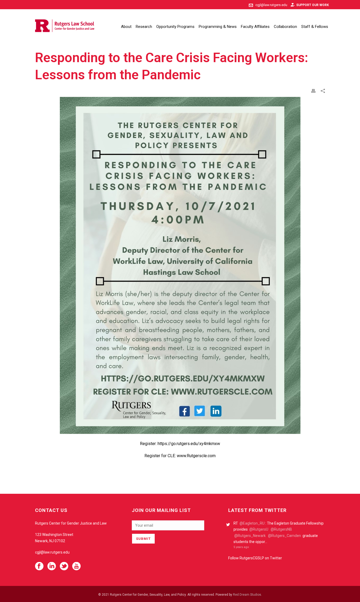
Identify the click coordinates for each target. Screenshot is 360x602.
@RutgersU (258, 529)
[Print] (313, 90)
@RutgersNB (281, 529)
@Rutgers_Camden (284, 536)
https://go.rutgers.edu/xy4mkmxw (189, 443)
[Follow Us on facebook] (39, 566)
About (126, 26)
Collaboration (285, 26)
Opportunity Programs (175, 26)
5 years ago (241, 547)
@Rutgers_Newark (250, 536)
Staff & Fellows (314, 26)
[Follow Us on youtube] (76, 566)
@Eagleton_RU (252, 523)
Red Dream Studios (247, 594)
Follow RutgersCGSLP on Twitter (255, 558)
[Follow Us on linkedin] (51, 566)
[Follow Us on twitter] (64, 566)
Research (144, 26)
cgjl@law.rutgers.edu (271, 5)
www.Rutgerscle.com (196, 455)
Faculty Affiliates (255, 26)
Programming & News (218, 26)
